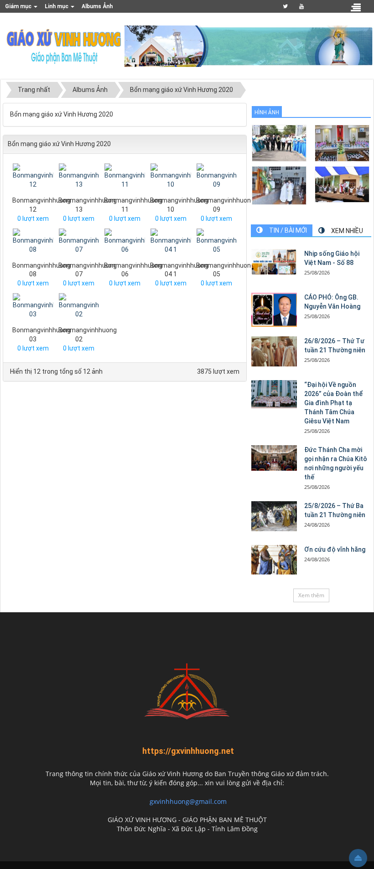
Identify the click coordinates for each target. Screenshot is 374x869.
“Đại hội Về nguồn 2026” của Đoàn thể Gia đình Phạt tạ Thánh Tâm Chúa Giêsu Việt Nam (333, 403)
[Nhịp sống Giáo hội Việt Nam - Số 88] (274, 261)
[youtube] (301, 6)
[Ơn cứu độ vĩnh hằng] (274, 560)
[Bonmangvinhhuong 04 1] (172, 244)
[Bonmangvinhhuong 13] (80, 179)
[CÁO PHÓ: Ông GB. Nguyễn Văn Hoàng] (274, 310)
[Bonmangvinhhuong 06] (126, 244)
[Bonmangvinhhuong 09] (218, 179)
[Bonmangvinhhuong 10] (172, 179)
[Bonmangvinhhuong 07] (80, 244)
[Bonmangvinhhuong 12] (34, 179)
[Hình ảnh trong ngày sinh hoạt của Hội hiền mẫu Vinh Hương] (342, 183)
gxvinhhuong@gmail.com (188, 801)
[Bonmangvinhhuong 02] (80, 309)
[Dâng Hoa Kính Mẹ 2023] (342, 142)
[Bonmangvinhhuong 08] (34, 244)
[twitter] (285, 6)
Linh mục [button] (57, 6)
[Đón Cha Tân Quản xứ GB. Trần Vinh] (279, 142)
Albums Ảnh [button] (97, 6)
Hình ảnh (267, 112)
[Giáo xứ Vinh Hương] (64, 45)
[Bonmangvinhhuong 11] (126, 179)
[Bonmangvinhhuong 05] (218, 244)
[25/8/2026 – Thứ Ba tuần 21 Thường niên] (274, 516)
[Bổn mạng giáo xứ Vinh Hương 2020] (279, 184)
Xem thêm (311, 595)
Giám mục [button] (19, 6)
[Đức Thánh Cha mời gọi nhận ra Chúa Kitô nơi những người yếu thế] (274, 458)
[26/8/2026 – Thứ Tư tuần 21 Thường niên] (274, 351)
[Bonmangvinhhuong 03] (34, 309)
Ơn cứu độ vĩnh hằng (334, 549)
